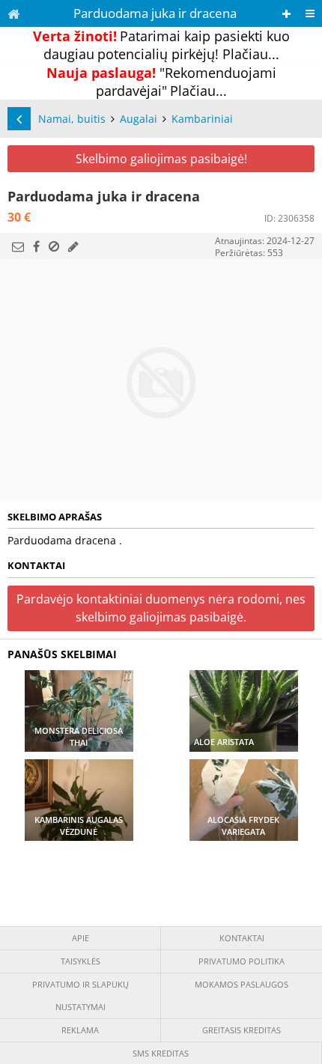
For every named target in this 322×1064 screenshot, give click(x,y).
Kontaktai (241, 937)
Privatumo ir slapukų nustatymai (80, 995)
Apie (80, 937)
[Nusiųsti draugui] (17, 246)
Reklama (80, 1030)
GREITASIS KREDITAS (241, 1030)
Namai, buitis (72, 119)
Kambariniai (202, 119)
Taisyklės (80, 961)
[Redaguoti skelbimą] (73, 246)
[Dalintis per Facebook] (36, 246)
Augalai (138, 119)
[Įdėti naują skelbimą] (286, 14)
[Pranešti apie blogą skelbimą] (54, 246)
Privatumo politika (241, 961)
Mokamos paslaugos (241, 984)
